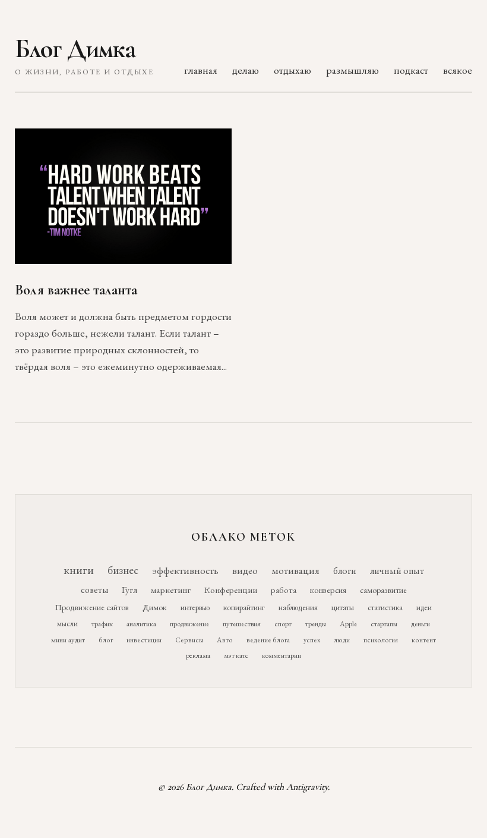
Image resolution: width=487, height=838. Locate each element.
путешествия (242, 624)
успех (311, 640)
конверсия (328, 589)
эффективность (185, 570)
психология (380, 640)
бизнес (122, 570)
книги (79, 570)
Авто (225, 640)
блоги (344, 570)
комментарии (281, 655)
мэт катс (236, 655)
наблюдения (298, 607)
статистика (385, 607)
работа (283, 589)
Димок (155, 607)
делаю (245, 70)
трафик (102, 624)
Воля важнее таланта (76, 290)
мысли (67, 624)
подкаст (411, 70)
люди (342, 640)
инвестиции (144, 640)
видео (245, 570)
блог (106, 640)
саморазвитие (383, 590)
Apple (348, 624)
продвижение (189, 624)
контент (424, 640)
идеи (424, 607)
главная (200, 70)
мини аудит (68, 640)
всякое (457, 70)
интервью (195, 607)
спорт (283, 624)
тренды (315, 624)
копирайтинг (244, 607)
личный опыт (397, 570)
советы (94, 589)
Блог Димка (75, 49)
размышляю (352, 70)
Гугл (129, 590)
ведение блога (268, 640)
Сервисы (189, 640)
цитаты (342, 607)
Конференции (230, 589)
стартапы (384, 624)
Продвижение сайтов (92, 607)
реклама (198, 655)
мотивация (295, 570)
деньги (420, 624)
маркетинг (171, 590)
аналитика (141, 624)
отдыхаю (292, 70)
